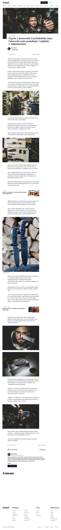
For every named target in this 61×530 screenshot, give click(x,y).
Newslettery (51, 5)
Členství (51, 512)
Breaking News (27, 518)
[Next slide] (59, 5)
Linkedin (9, 463)
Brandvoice (26, 520)
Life (24, 5)
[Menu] (57, 2)
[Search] (53, 2)
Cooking (28, 5)
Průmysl (9, 5)
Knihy (37, 513)
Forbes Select (38, 515)
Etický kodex (52, 520)
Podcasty (46, 5)
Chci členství (44, 2)
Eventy (56, 5)
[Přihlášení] (50, 2)
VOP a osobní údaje (54, 518)
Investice (4, 5)
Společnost (14, 5)
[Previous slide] (1, 5)
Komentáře (26, 512)
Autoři (37, 510)
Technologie (20, 5)
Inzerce (51, 513)
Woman (41, 5)
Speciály (37, 5)
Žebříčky (32, 5)
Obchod (37, 512)
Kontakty (52, 517)
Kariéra (51, 515)
